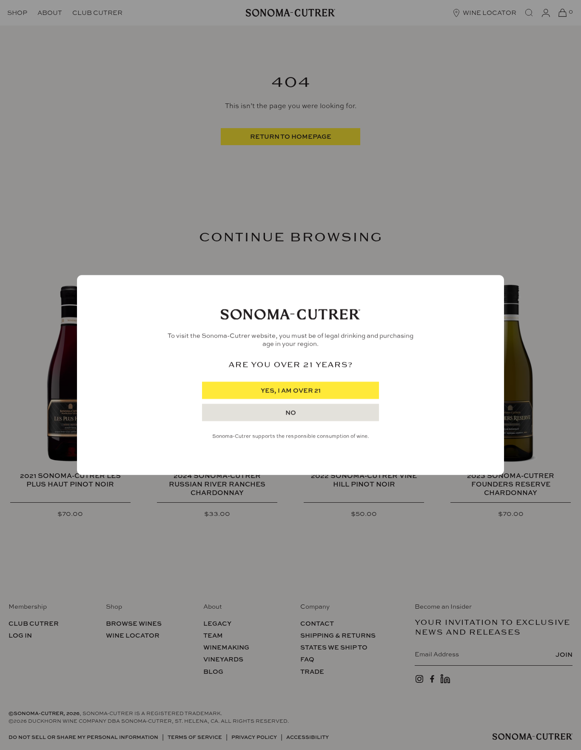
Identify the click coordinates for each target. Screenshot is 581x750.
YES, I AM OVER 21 (291, 390)
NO (290, 412)
